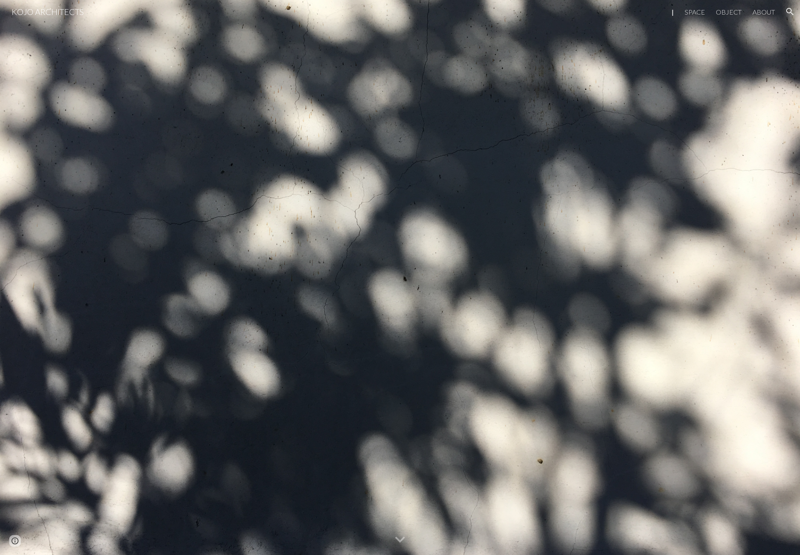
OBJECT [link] (729, 12)
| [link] (673, 12)
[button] (790, 12)
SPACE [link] (695, 12)
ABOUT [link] (763, 12)
